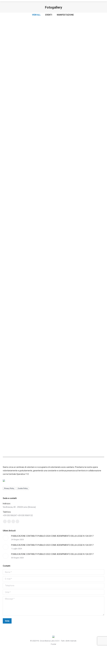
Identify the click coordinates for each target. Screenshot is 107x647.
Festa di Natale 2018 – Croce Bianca (22, 193)
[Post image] (5, 538)
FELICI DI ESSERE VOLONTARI (18, 104)
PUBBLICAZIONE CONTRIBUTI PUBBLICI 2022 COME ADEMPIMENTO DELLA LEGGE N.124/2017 (52, 554)
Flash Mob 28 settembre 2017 (18, 449)
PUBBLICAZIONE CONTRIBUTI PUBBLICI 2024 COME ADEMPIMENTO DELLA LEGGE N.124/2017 (52, 536)
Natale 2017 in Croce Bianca (17, 369)
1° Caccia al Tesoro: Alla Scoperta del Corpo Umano (30, 280)
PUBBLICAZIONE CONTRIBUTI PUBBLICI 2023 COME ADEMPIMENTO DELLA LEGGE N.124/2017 (52, 545)
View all (36, 15)
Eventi (48, 15)
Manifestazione (65, 15)
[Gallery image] (53, 62)
